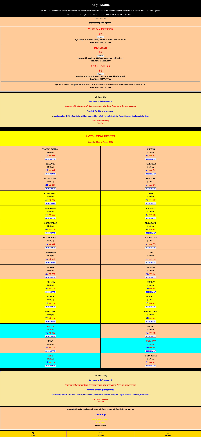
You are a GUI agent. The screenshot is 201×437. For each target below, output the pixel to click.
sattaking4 (100, 414)
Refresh (100, 37)
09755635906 (100, 425)
